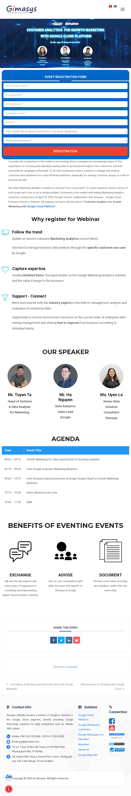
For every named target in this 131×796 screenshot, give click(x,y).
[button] (123, 9)
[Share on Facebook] (53, 640)
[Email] (76, 640)
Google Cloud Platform (40, 206)
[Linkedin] (69, 640)
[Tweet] (61, 640)
